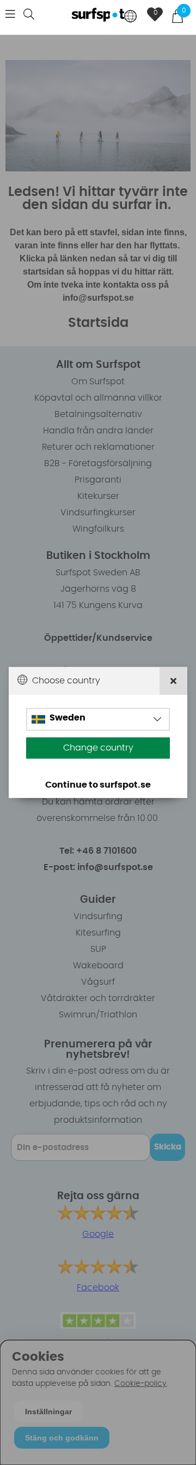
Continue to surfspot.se (98, 785)
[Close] (173, 681)
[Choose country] (131, 17)
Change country (98, 747)
